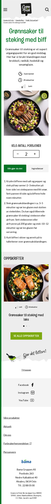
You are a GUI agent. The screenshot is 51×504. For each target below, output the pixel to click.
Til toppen (26, 370)
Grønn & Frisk (8, 20)
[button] (23, 326)
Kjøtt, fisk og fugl (32, 20)
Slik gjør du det (14, 168)
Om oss (7, 434)
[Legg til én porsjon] (35, 154)
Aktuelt (7, 426)
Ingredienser (37, 168)
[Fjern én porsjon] (17, 154)
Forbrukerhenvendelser (16, 443)
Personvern (9, 452)
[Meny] (5, 10)
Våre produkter (11, 417)
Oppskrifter (20, 20)
